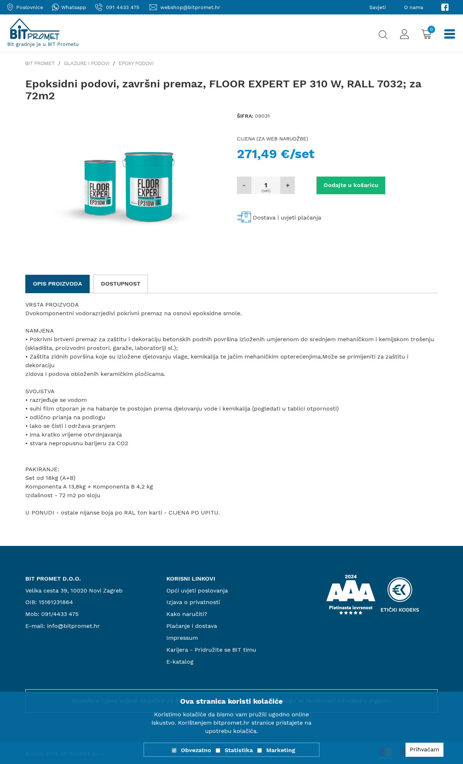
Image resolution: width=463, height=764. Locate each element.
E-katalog (180, 661)
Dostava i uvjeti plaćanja (287, 217)
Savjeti (377, 7)
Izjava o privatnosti (193, 602)
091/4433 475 (59, 614)
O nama (413, 7)
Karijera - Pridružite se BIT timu (211, 649)
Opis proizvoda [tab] (57, 283)
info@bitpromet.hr (73, 625)
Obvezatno (196, 750)
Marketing (280, 750)
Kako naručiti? (186, 614)
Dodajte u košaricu (351, 185)
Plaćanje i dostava (191, 625)
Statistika (239, 750)
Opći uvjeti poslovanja (197, 590)
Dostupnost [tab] (120, 283)
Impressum (182, 637)
